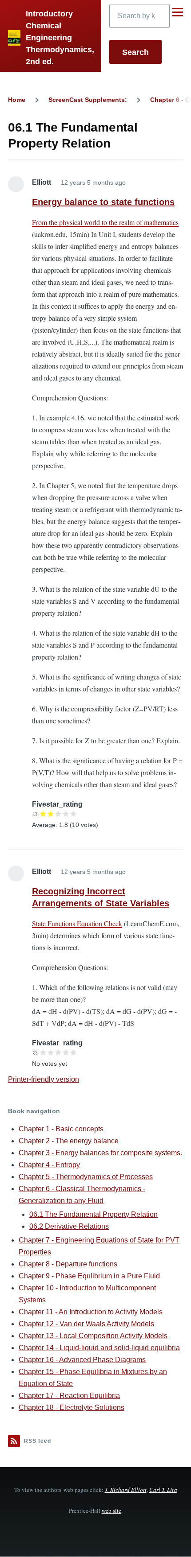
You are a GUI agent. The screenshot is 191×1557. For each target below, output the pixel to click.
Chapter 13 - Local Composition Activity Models (93, 1336)
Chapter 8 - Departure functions (68, 1264)
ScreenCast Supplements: (87, 99)
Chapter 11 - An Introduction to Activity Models (91, 1312)
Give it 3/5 (58, 813)
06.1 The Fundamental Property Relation (93, 1214)
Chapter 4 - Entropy (49, 1165)
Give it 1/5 (43, 813)
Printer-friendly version (43, 1079)
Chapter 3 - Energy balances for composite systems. (100, 1153)
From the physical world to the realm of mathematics (105, 222)
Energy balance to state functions (103, 202)
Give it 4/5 (66, 813)
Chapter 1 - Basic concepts (61, 1129)
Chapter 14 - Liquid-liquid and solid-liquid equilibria (99, 1347)
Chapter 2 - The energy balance (69, 1141)
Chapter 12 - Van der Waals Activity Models (86, 1324)
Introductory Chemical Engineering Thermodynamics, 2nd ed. (60, 37)
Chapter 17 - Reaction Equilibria (69, 1395)
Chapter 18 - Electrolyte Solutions (71, 1407)
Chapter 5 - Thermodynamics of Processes (86, 1176)
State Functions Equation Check (77, 923)
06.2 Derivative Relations (69, 1226)
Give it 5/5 (73, 813)
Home (16, 99)
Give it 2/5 (51, 813)
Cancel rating (36, 813)
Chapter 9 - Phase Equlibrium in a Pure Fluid (89, 1276)
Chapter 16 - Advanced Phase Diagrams (82, 1359)
